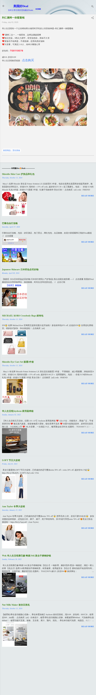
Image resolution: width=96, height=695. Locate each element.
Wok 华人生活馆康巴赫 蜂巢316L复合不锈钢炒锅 (26, 555)
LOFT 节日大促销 (11, 460)
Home (38, 9)
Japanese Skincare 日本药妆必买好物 (20, 269)
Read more (87, 195)
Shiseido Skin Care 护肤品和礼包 (18, 174)
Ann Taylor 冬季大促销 (13, 506)
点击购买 (28, 60)
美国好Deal (20, 6)
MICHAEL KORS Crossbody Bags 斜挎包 (22, 315)
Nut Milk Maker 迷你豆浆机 (16, 604)
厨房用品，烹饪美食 (11, 150)
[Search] (92, 7)
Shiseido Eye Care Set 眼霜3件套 (18, 361)
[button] (92, 18)
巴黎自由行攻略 (10, 223)
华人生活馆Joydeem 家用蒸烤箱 (18, 411)
